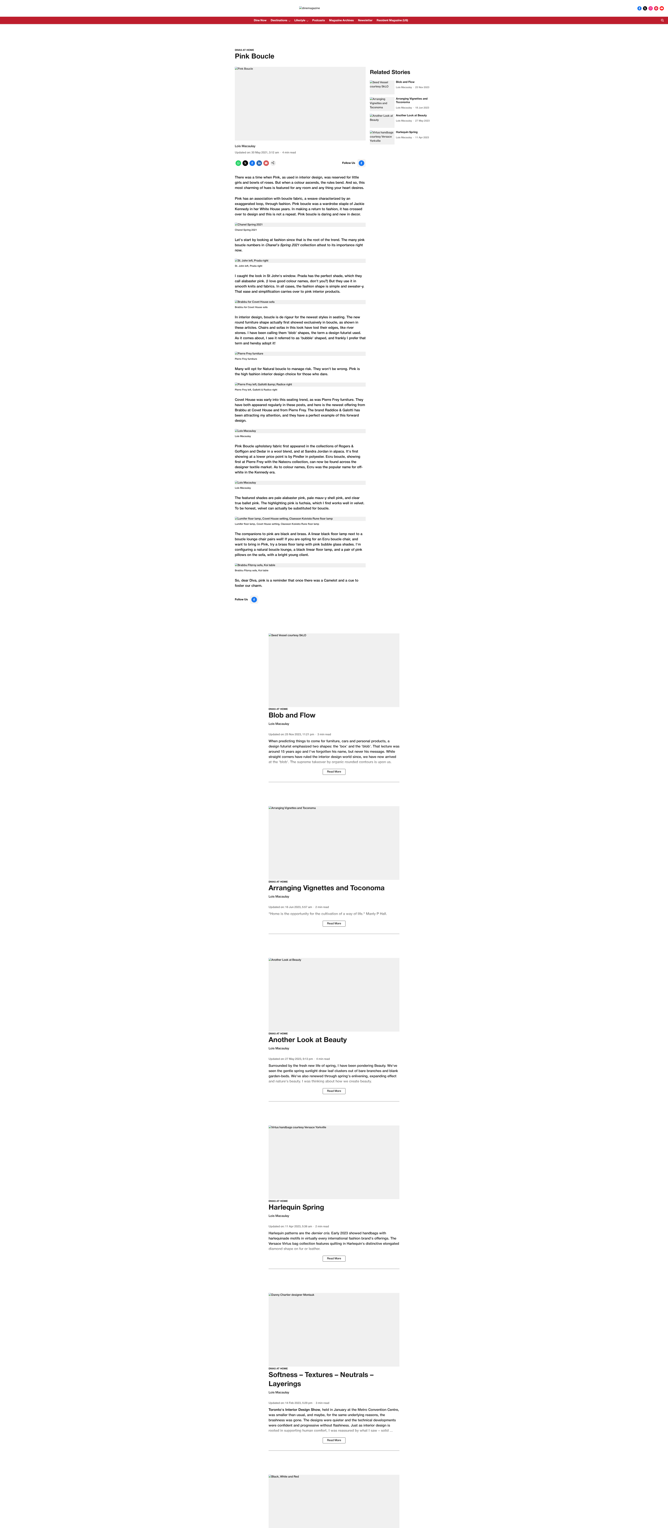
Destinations (279, 20)
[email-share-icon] (266, 165)
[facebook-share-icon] (252, 165)
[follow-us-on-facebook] (361, 163)
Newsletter (365, 20)
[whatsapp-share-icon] (238, 165)
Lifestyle (299, 20)
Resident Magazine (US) (392, 20)
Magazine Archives (341, 20)
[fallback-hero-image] (382, 87)
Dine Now (260, 20)
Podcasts (318, 20)
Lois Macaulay (245, 146)
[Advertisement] (334, 33)
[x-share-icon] (245, 165)
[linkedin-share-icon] (259, 165)
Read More (334, 772)
